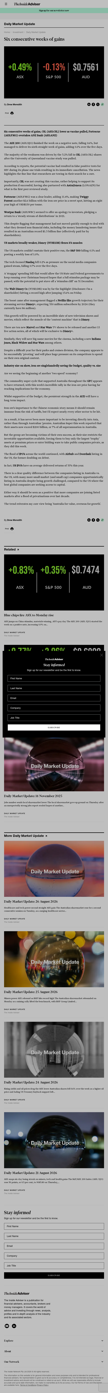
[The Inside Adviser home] (54, 659)
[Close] (101, 655)
